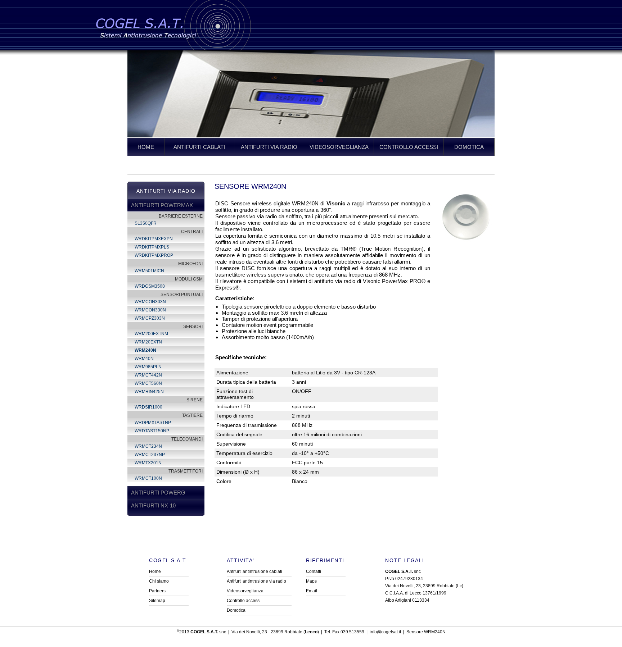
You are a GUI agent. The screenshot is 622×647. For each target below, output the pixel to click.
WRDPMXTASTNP (153, 422)
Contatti (313, 571)
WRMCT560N (148, 383)
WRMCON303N (150, 301)
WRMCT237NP (150, 454)
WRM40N (144, 358)
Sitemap (157, 600)
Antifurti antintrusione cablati (254, 571)
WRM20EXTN (148, 342)
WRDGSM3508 (150, 286)
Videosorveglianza (245, 590)
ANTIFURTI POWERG (158, 492)
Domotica (236, 610)
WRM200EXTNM (151, 333)
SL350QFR (146, 223)
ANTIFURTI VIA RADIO (269, 147)
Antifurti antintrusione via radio (256, 581)
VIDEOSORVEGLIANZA (339, 147)
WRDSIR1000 (148, 407)
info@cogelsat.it (385, 631)
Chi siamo (159, 581)
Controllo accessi (244, 600)
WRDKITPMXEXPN (154, 238)
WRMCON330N (150, 310)
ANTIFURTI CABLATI (199, 147)
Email (311, 590)
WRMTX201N (148, 462)
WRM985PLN (148, 366)
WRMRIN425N (149, 391)
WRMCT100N (148, 478)
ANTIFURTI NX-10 (153, 505)
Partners (157, 590)
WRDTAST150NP (152, 430)
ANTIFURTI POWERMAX (162, 205)
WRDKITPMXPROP (154, 255)
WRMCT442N (148, 375)
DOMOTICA (469, 147)
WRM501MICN (149, 270)
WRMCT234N (148, 446)
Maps (311, 581)
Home (155, 571)
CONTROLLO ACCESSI (408, 147)
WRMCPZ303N (150, 318)
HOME (146, 147)
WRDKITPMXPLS (152, 247)
